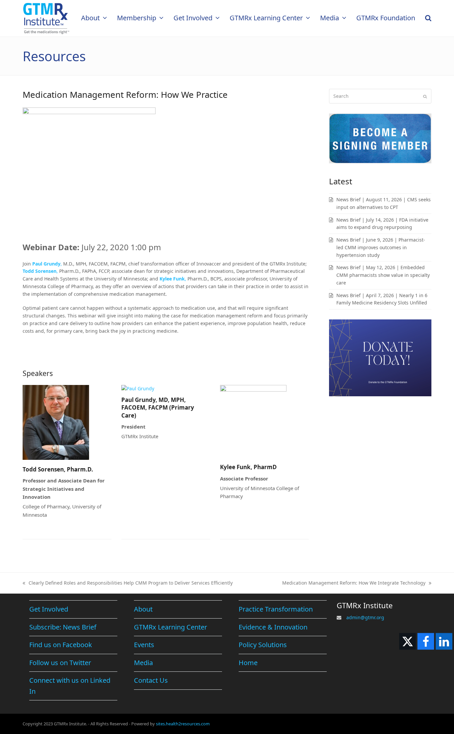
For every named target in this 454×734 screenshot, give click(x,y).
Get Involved (48, 609)
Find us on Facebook (60, 644)
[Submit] (425, 96)
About (143, 609)
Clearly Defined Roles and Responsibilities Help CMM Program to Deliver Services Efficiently (128, 583)
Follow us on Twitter (60, 662)
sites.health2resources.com (183, 724)
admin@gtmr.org (365, 617)
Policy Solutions (263, 644)
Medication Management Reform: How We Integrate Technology (353, 583)
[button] (428, 18)
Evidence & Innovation (273, 627)
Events (144, 644)
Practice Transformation (276, 609)
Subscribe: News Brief (62, 627)
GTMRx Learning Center (170, 627)
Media (143, 662)
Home (248, 662)
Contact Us (151, 680)
